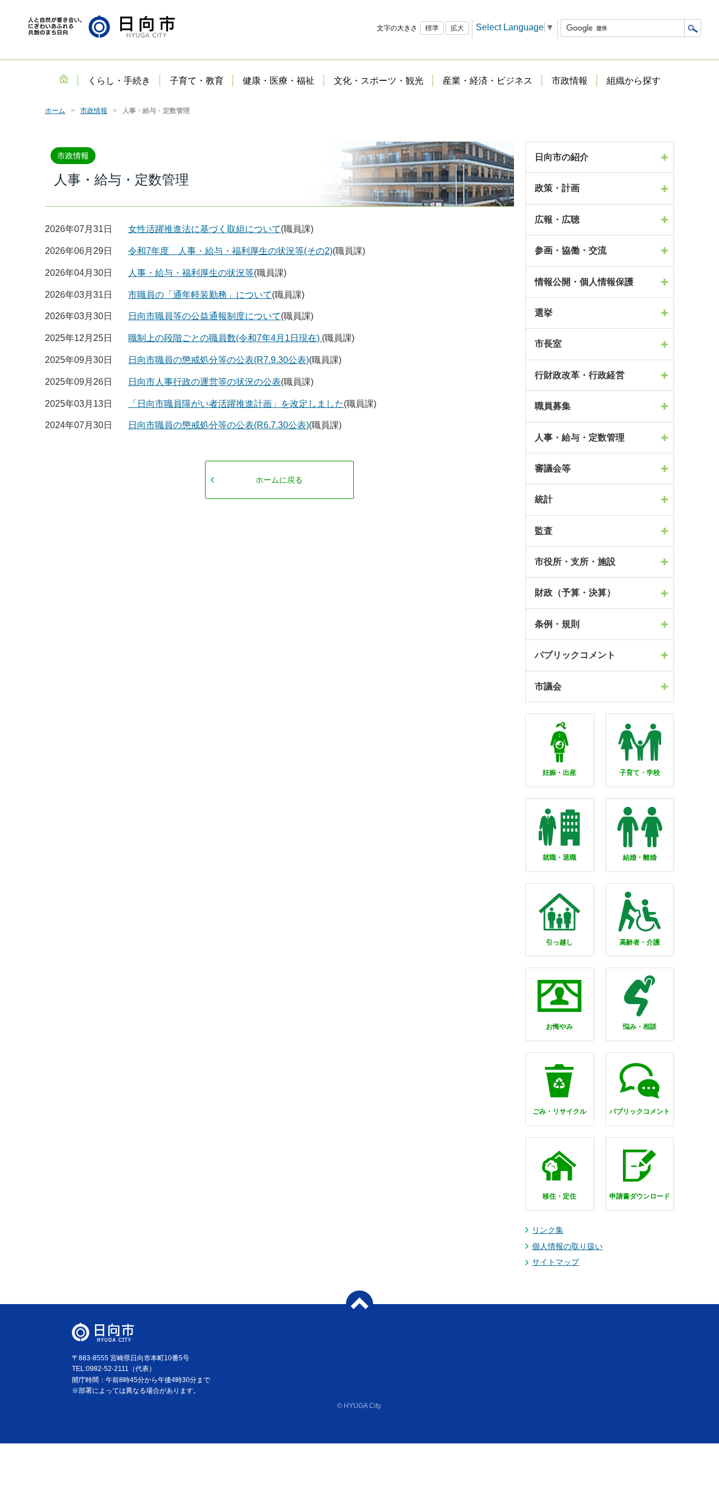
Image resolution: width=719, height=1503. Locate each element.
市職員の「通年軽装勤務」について (200, 294)
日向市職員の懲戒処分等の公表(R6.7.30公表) (218, 425)
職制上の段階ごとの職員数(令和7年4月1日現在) (225, 338)
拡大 (457, 28)
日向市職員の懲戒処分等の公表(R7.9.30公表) (218, 360)
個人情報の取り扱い (567, 1246)
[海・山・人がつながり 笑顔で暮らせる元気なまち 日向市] (101, 27)
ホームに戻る (279, 479)
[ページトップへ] (359, 1304)
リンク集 (547, 1229)
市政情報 (93, 111)
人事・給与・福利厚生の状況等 (191, 273)
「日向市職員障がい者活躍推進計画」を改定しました (236, 403)
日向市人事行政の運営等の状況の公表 (204, 382)
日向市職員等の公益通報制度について (204, 316)
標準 (432, 28)
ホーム (55, 111)
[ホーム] (63, 78)
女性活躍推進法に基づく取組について (204, 229)
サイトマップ (555, 1261)
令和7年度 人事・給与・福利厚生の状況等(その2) (230, 251)
